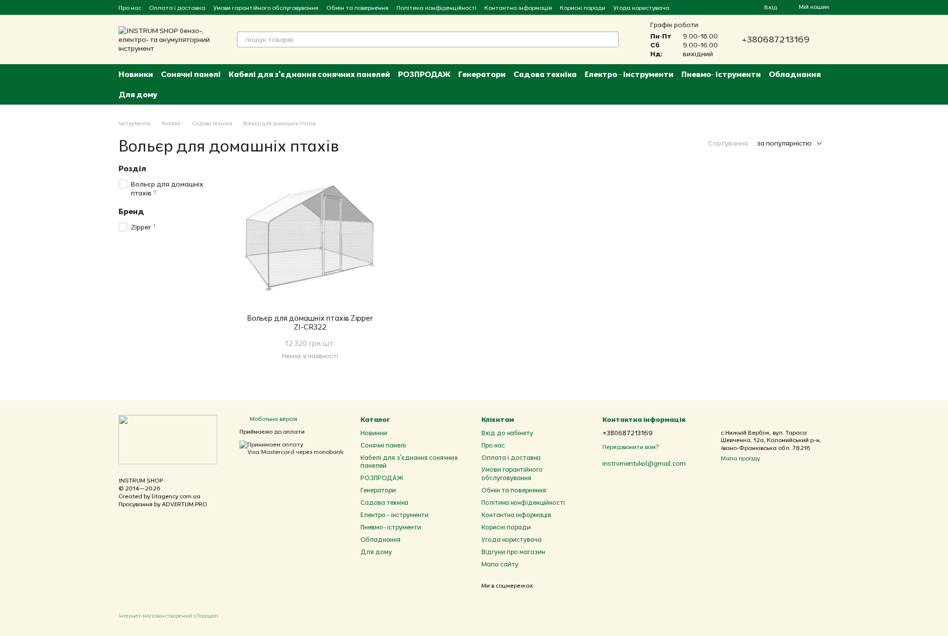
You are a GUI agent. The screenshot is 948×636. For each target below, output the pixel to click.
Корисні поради (582, 7)
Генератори (482, 74)
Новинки (135, 74)
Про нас (129, 7)
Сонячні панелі (191, 74)
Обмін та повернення (357, 7)
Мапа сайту (499, 564)
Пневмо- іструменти (721, 74)
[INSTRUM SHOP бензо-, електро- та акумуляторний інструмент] (167, 439)
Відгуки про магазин (513, 552)
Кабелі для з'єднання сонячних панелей (309, 74)
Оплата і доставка (177, 7)
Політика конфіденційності (436, 7)
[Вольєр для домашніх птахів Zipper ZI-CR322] (310, 238)
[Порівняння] (721, 7)
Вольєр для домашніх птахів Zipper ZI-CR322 (310, 322)
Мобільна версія (272, 418)
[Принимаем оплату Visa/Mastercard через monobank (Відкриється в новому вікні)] (292, 447)
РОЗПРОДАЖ (424, 74)
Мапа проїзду (740, 458)
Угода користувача (641, 7)
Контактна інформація (518, 7)
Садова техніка (545, 74)
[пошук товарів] (611, 39)
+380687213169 (776, 39)
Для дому (137, 94)
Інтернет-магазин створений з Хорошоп (168, 615)
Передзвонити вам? (630, 446)
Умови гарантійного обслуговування (265, 7)
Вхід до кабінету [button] (507, 433)
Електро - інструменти (629, 74)
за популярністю (784, 143)
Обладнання (795, 74)
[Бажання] (739, 7)
